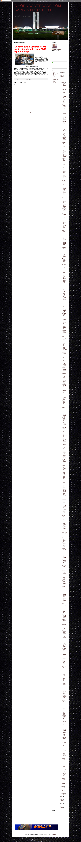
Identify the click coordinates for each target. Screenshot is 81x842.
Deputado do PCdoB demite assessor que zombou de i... (64, 657)
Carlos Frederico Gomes (57, 49)
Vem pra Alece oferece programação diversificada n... (64, 679)
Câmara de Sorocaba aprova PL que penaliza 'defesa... (64, 375)
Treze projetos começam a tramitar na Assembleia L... (64, 232)
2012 (62, 804)
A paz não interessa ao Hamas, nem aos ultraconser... (64, 638)
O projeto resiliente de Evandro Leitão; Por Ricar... (64, 96)
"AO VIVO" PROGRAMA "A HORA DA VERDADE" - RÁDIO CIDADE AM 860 (55, 74)
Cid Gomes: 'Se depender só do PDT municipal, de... (64, 528)
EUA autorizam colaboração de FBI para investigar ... (64, 277)
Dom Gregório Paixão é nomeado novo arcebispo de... (64, 645)
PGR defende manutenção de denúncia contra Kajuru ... (64, 734)
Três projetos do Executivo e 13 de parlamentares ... (64, 440)
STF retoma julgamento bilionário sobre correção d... (64, 556)
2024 (62, 75)
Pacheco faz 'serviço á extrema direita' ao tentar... (64, 271)
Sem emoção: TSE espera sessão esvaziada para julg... (64, 697)
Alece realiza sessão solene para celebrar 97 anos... (64, 101)
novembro (63, 80)
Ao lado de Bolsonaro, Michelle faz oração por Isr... (64, 338)
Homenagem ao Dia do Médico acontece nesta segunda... (64, 545)
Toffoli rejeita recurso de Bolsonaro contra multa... (64, 621)
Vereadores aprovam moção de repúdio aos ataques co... (64, 627)
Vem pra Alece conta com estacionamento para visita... (64, 359)
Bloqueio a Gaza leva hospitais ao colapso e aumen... (64, 702)
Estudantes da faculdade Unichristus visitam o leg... (64, 423)
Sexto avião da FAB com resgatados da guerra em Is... (64, 429)
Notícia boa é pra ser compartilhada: (64, 419)
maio (63, 789)
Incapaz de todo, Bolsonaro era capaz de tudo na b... (64, 369)
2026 (62, 72)
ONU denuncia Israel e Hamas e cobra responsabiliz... (64, 511)
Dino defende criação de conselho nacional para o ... (64, 210)
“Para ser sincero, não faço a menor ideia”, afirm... (64, 260)
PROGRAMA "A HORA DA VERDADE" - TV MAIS (55, 79)
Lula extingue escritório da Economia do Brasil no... (64, 315)
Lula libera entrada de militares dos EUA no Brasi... (64, 435)
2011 (62, 806)
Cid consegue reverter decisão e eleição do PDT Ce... (64, 452)
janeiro (63, 794)
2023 (62, 76)
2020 (62, 799)
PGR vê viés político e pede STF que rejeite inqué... (64, 415)
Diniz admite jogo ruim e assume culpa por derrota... (64, 456)
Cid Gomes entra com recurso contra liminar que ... (64, 473)
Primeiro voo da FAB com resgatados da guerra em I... (64, 650)
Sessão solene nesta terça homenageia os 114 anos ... (64, 310)
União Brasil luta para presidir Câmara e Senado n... (64, 392)
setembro (63, 783)
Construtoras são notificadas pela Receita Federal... (64, 134)
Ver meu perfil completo (55, 59)
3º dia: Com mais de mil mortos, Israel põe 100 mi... (64, 723)
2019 (62, 800)
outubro (63, 82)
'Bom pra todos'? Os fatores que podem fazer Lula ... (64, 611)
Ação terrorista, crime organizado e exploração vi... (64, 299)
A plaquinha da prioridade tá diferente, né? (64, 305)
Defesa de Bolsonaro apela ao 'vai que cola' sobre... (64, 243)
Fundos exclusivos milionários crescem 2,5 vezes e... (64, 238)
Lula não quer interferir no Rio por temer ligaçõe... (64, 266)
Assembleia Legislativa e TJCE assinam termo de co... (64, 226)
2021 (62, 797)
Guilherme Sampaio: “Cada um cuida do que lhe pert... (64, 182)
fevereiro (63, 793)
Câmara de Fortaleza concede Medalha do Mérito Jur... (64, 282)
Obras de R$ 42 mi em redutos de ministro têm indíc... (64, 572)
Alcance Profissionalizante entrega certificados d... (64, 523)
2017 (62, 803)
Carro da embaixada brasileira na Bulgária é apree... (64, 188)
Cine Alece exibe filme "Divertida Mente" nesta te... (64, 288)
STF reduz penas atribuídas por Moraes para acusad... (64, 327)
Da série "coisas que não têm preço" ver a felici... (64, 765)
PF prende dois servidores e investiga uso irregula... (64, 397)
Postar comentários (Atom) (21, 113)
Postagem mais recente (18, 112)
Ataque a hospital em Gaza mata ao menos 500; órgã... (64, 490)
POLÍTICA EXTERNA (54, 82)
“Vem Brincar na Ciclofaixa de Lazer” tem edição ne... (64, 364)
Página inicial (31, 112)
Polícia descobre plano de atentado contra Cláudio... (64, 215)
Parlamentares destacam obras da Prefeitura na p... (64, 446)
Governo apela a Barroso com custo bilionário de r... (64, 478)
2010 (62, 807)
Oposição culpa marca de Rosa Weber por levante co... (64, 193)
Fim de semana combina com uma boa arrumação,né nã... (64, 176)
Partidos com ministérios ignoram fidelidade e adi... (64, 744)
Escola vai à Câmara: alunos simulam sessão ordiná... (64, 685)
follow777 (46, 834)
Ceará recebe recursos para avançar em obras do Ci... (64, 112)
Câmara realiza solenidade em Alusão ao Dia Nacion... (64, 495)
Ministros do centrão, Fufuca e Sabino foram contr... (64, 293)
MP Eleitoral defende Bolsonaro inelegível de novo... (64, 567)
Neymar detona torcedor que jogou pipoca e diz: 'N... (64, 582)
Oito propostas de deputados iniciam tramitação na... (64, 200)
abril (63, 790)
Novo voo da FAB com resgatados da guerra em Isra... (64, 616)
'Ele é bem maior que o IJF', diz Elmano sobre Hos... (64, 707)
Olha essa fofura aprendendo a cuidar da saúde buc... (64, 221)
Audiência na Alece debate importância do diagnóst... (64, 348)
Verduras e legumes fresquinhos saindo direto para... (64, 517)
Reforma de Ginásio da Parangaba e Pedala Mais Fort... (64, 674)
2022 (62, 796)
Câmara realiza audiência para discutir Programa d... (64, 403)
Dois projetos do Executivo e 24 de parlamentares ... (64, 668)
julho (63, 786)
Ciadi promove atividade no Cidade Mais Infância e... (64, 381)
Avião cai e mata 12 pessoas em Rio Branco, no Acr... (64, 123)
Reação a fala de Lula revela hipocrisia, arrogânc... (64, 171)
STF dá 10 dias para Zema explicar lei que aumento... (64, 632)
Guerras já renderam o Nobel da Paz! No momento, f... (64, 561)
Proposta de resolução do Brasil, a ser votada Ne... (64, 506)
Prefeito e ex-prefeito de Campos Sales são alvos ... (64, 739)
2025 (62, 73)
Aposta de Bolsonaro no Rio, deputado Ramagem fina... (64, 409)
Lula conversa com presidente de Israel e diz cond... (64, 599)
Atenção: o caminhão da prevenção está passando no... (64, 692)
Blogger (54, 834)
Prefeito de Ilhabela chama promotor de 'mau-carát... (64, 594)
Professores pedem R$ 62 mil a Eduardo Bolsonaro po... (64, 321)
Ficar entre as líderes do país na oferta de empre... (64, 780)
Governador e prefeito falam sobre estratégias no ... (64, 139)
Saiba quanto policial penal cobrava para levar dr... (64, 255)
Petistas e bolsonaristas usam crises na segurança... (64, 588)
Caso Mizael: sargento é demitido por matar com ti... (64, 205)
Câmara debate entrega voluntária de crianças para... (64, 343)
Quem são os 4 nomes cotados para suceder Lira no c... (64, 717)
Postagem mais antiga (44, 112)
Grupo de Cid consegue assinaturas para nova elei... (64, 760)
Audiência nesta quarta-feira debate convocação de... (64, 461)
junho (63, 787)
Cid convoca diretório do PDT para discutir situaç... (64, 91)
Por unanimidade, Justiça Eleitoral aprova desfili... (64, 106)
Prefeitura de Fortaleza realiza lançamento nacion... (64, 354)
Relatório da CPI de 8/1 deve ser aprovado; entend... (64, 501)
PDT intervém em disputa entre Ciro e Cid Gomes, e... (64, 155)
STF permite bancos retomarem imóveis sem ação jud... (64, 85)
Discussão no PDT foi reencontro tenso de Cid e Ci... (64, 166)
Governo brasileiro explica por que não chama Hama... (64, 577)
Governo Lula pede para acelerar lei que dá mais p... (64, 712)
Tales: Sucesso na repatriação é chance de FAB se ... (64, 605)
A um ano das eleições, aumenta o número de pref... (64, 534)
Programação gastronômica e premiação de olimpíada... (64, 386)
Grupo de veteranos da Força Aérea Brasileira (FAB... (64, 467)
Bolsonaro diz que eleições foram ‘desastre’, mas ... (64, 160)
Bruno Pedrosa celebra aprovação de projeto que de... (64, 754)
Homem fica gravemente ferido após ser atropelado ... (64, 249)
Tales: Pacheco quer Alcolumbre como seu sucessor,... (64, 728)
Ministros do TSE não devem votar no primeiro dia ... (64, 663)
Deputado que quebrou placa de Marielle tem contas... (64, 485)
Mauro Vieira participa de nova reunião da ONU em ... (64, 129)
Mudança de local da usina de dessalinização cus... (64, 775)
